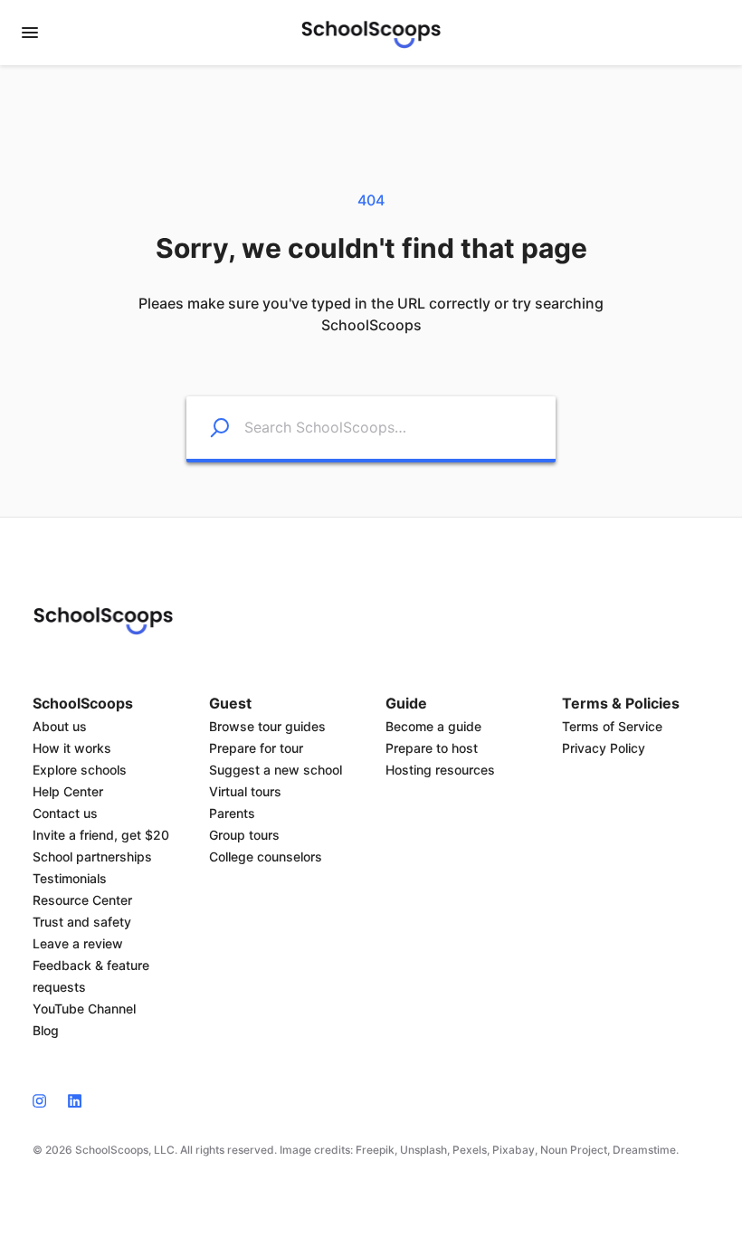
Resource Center (82, 900)
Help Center (68, 791)
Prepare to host (431, 748)
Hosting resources (440, 769)
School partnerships (92, 856)
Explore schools (80, 769)
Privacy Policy (603, 748)
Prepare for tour (256, 748)
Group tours (244, 834)
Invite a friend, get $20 (101, 834)
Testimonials (70, 878)
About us (60, 726)
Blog (46, 1030)
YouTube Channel (84, 1008)
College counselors (265, 856)
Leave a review (78, 943)
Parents (232, 813)
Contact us (65, 813)
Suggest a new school (275, 769)
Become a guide (433, 726)
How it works (72, 748)
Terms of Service (612, 726)
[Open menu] (30, 32)
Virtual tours (245, 791)
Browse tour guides (267, 726)
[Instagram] (45, 1099)
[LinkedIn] (74, 1099)
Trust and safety (82, 921)
